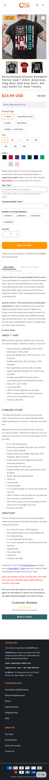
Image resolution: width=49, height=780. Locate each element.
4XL (15, 146)
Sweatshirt (22, 123)
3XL (6, 146)
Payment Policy (11, 707)
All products (14, 568)
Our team (9, 734)
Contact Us (9, 751)
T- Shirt (7, 117)
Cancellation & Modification (17, 690)
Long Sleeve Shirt (25, 117)
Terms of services (12, 746)
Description (9, 267)
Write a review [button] (24, 617)
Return (8, 701)
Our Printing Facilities (13, 271)
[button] (5, 5)
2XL (36, 140)
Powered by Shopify (30, 777)
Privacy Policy (11, 740)
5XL (24, 146)
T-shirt (22, 568)
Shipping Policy (11, 713)
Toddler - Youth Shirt (13, 129)
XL (28, 140)
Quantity (5, 229)
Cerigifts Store (28, 565)
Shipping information (29, 267)
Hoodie (7, 123)
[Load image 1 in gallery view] (11, 67)
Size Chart (41, 96)
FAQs (7, 718)
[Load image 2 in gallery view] (24, 67)
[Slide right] (46, 68)
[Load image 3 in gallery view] (37, 67)
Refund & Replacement (15, 695)
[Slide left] (3, 68)
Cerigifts (20, 777)
